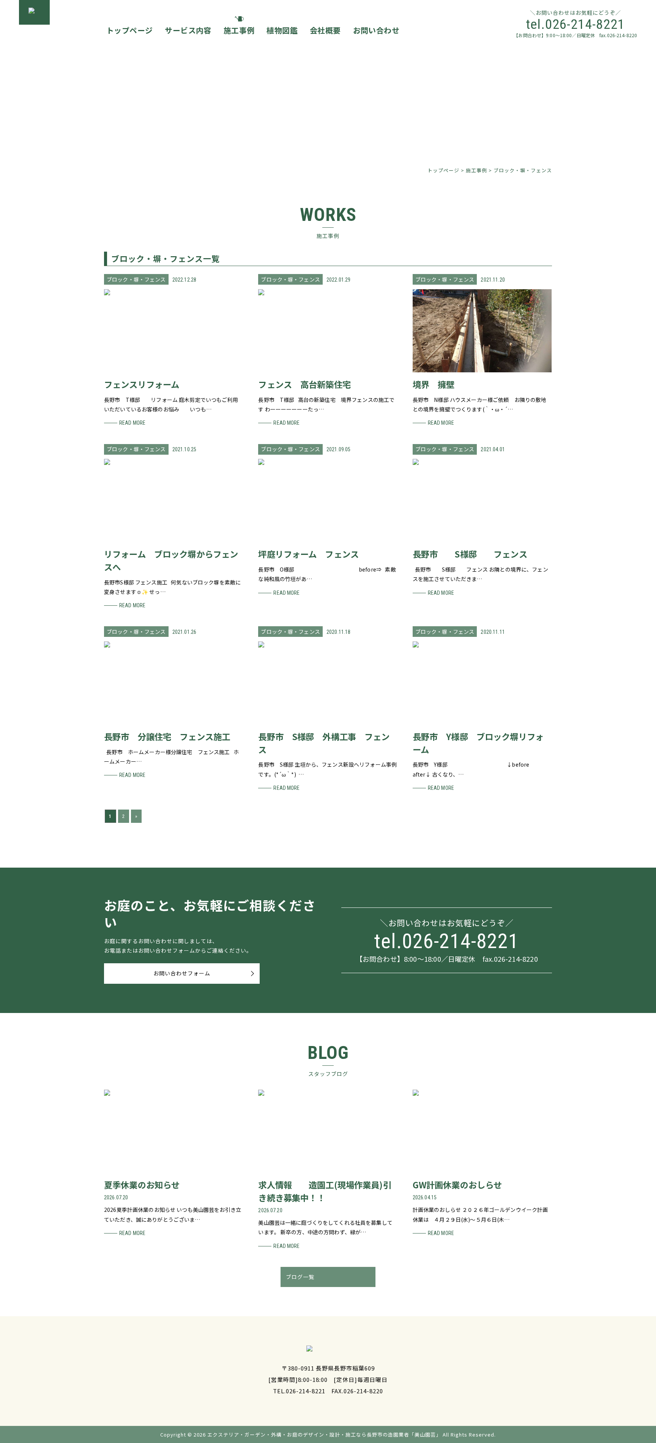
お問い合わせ (376, 30)
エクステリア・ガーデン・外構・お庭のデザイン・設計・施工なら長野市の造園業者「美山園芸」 (324, 1434)
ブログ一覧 (300, 1277)
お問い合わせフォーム (181, 973)
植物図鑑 (282, 30)
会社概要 (325, 30)
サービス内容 (188, 30)
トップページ (129, 30)
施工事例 (239, 30)
